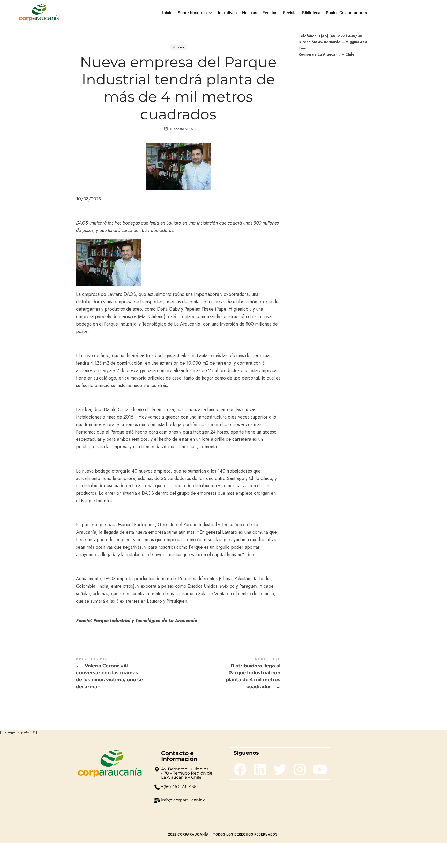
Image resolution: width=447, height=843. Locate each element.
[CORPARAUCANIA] (39, 13)
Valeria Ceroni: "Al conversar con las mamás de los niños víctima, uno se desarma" (127, 673)
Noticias (178, 47)
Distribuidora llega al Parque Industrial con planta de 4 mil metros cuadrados (229, 673)
